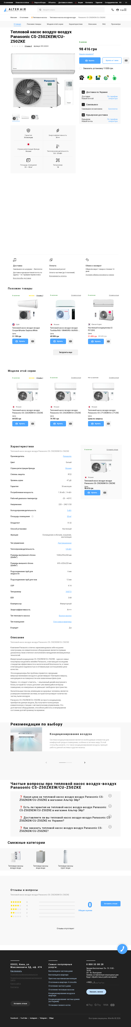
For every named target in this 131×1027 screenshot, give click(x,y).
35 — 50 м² (28, 167)
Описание (92, 24)
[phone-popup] (113, 9)
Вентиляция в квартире (58, 975)
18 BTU (69, 592)
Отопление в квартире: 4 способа (62, 982)
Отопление (24, 17)
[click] (126, 60)
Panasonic (67, 456)
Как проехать (16, 971)
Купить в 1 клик (112, 60)
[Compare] (32, 341)
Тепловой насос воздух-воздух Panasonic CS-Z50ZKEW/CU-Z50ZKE (99, 482)
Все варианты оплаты (58, 276)
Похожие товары (34, 24)
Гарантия (99, 2)
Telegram (43, 1018)
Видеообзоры (40, 2)
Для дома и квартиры (62, 622)
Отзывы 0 (28, 46)
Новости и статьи (22, 2)
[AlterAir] (15, 10)
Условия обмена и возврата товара (100, 275)
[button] (85, 762)
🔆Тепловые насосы (39, 17)
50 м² (69, 516)
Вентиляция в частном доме (60, 971)
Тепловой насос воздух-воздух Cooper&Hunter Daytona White (26, 329)
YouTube (23, 1018)
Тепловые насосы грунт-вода (65, 867)
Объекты (52, 2)
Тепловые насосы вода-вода (40, 867)
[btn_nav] (125, 10)
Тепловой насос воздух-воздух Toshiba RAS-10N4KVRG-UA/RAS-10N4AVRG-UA (64, 329)
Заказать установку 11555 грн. (98, 68)
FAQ (103, 24)
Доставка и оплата (65, 2)
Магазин (13, 17)
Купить (91, 61)
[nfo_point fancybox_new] (32, 516)
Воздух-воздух (65, 616)
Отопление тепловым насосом (61, 990)
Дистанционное (65, 543)
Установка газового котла (59, 1005)
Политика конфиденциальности (24, 975)
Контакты (89, 2)
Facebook (14, 1018)
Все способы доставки (22, 278)
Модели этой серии (55, 24)
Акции (80, 2)
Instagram (33, 1018)
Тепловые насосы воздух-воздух (63, 17)
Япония (28, 151)
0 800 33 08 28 (94, 964)
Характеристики (76, 24)
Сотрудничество (111, 2)
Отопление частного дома (59, 986)
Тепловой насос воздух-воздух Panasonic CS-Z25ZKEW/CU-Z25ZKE (27, 411)
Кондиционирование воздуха (71, 734)
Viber (51, 1018)
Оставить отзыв (110, 904)
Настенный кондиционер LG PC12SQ (100, 329)
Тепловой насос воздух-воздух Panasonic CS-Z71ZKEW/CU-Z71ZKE (103, 411)
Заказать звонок (96, 992)
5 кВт (69, 510)
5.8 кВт (69, 549)
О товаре (17, 24)
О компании (8, 2)
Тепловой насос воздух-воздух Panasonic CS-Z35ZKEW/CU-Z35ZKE (65, 411)
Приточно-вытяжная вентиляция (62, 978)
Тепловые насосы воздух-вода (15, 867)
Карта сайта (15, 984)
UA (126, 2)
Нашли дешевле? (86, 54)
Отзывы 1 (39, 378)
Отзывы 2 (39, 295)
